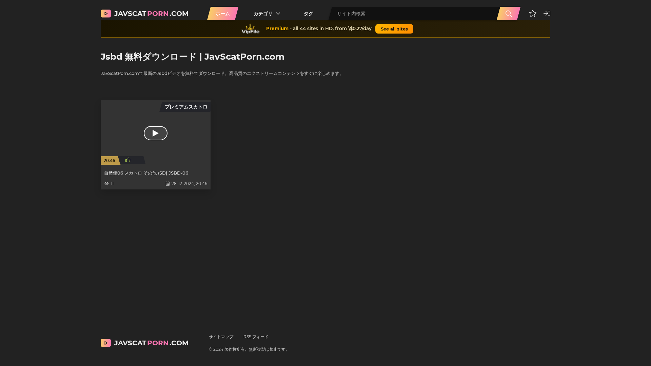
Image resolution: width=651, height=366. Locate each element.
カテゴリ (263, 14)
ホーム (223, 14)
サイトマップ (221, 336)
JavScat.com (151, 13)
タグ (308, 14)
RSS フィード (256, 336)
